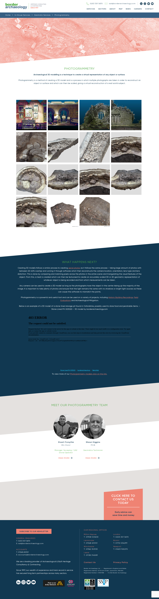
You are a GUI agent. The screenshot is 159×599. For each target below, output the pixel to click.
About (113, 9)
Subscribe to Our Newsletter (33, 531)
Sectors (102, 9)
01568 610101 (23, 552)
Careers (138, 9)
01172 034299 (121, 543)
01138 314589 (92, 555)
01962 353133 (92, 549)
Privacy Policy (120, 562)
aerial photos (74, 268)
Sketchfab (95, 370)
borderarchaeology (84, 370)
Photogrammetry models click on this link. (88, 374)
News (128, 9)
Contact (149, 9)
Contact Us (90, 562)
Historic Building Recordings (120, 297)
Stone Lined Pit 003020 (68, 370)
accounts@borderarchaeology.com (33, 555)
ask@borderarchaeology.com (122, 4)
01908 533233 (92, 537)
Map (121, 9)
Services (91, 9)
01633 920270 (122, 549)
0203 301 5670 (96, 4)
